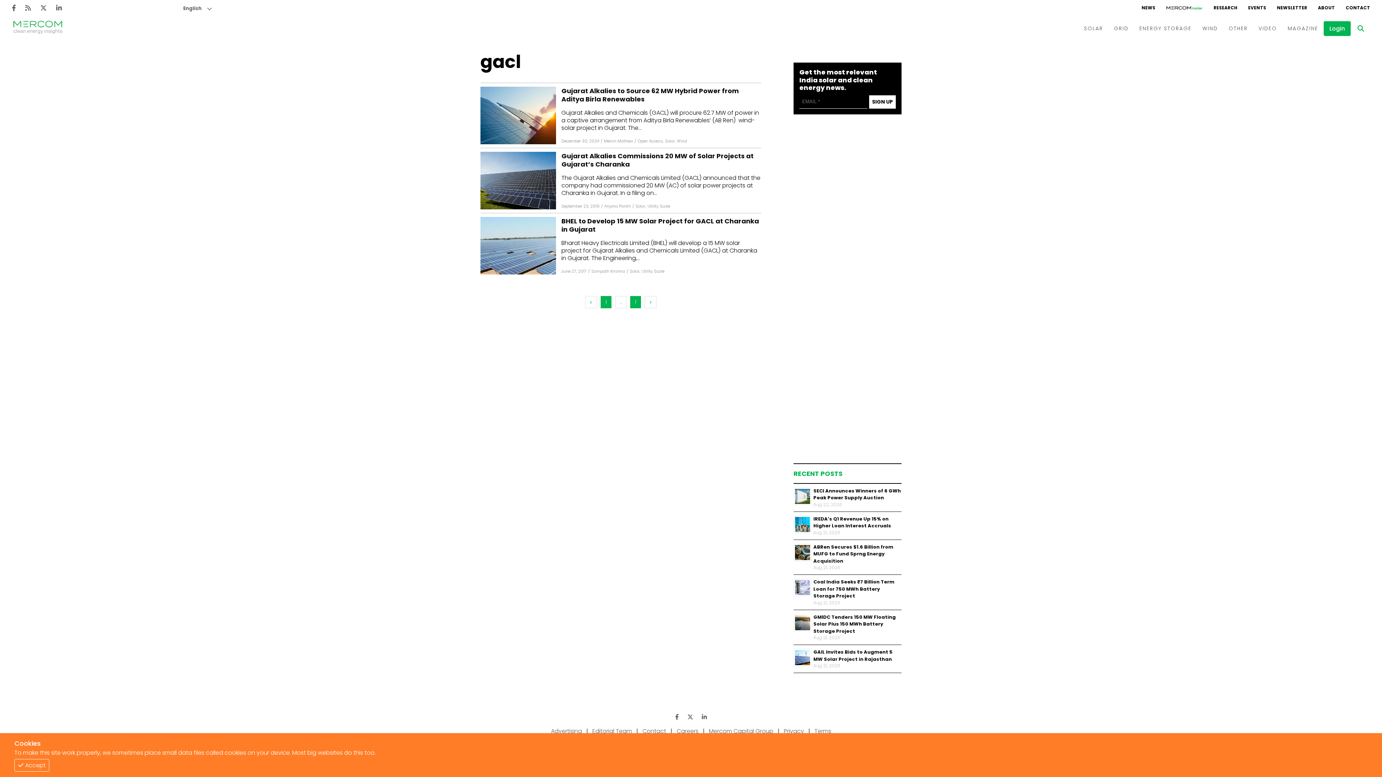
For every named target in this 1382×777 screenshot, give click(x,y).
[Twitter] (43, 8)
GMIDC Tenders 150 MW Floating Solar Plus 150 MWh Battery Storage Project (854, 624)
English (192, 8)
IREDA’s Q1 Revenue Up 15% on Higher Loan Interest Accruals (852, 522)
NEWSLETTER (1292, 8)
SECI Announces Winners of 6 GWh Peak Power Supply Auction (857, 494)
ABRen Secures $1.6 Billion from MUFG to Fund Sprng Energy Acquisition (853, 554)
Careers (688, 731)
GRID (1121, 28)
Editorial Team (612, 731)
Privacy (794, 731)
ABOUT (1326, 8)
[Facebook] (14, 8)
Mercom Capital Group (741, 731)
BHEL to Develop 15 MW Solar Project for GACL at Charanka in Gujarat (660, 225)
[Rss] (28, 8)
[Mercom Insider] (1184, 8)
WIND (1210, 28)
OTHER (1238, 28)
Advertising (566, 731)
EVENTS (1257, 8)
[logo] (38, 28)
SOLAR (1093, 28)
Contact (654, 731)
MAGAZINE (1303, 28)
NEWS (1148, 8)
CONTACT (1358, 8)
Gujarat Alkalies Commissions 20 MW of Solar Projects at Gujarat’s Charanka (657, 160)
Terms (822, 731)
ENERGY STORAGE (1165, 28)
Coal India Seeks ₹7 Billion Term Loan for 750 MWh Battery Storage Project (853, 588)
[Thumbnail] (803, 496)
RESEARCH (1225, 8)
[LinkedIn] (59, 8)
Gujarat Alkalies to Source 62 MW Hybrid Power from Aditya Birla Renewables (650, 95)
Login (1337, 28)
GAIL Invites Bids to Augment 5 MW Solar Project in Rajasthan (853, 656)
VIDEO (1268, 28)
